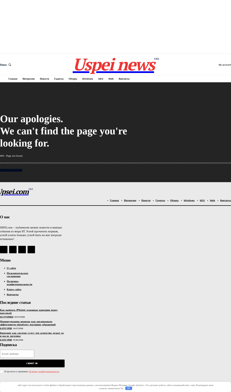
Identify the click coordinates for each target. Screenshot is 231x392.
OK (128, 388)
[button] (6, 64)
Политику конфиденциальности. (44, 371)
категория (6, 328)
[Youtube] (31, 249)
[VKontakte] (13, 249)
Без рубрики (6, 317)
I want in (32, 363)
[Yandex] (22, 249)
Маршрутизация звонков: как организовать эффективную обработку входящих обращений (28, 323)
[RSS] (3, 249)
